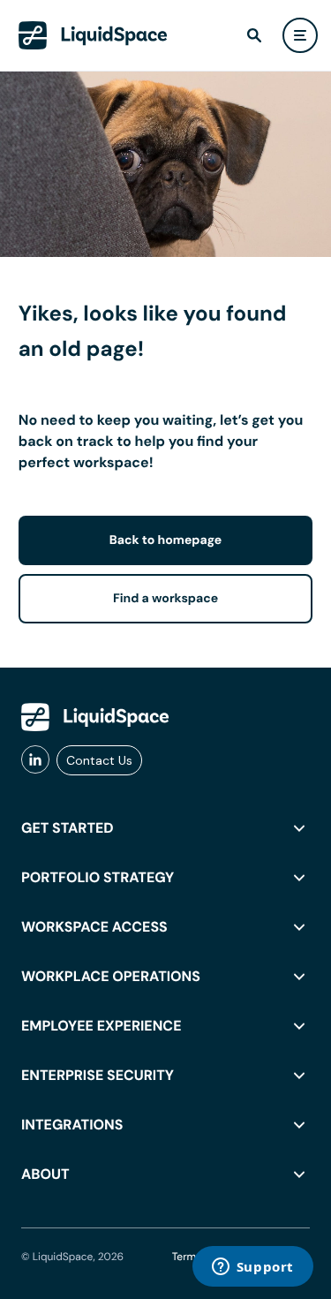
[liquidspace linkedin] (35, 760)
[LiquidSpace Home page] (93, 35)
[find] (254, 35)
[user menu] (300, 35)
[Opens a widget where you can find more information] (252, 1268)
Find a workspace (165, 599)
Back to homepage (165, 540)
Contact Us (99, 760)
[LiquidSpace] (95, 717)
